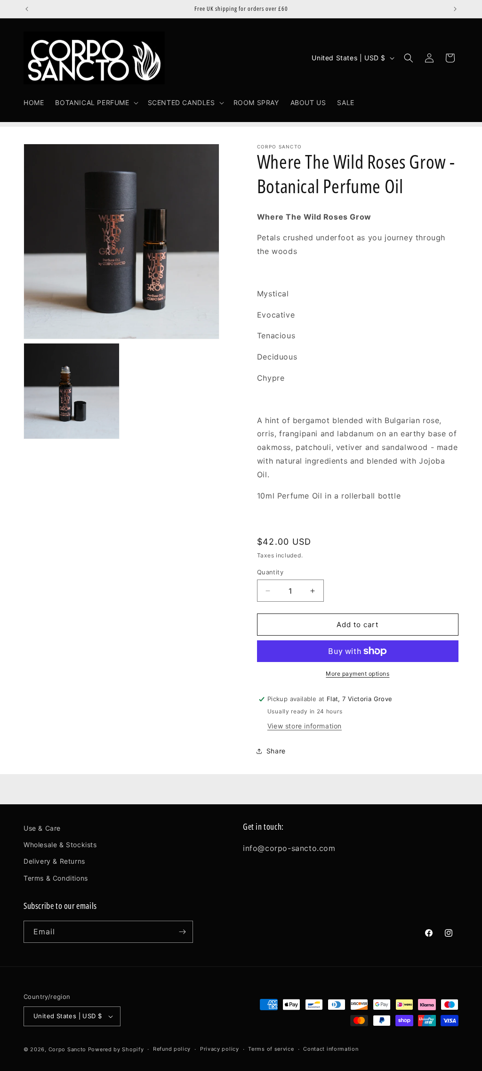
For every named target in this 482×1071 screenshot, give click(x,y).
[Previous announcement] (26, 9)
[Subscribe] (182, 932)
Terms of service (271, 1049)
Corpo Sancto (67, 1049)
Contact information (330, 1049)
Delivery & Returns (54, 861)
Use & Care (42, 828)
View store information (304, 726)
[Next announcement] (455, 9)
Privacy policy (219, 1049)
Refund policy (172, 1049)
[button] (95, 103)
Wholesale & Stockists (60, 845)
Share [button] (276, 751)
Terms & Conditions (56, 878)
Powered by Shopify (116, 1049)
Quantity (270, 572)
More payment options (357, 673)
